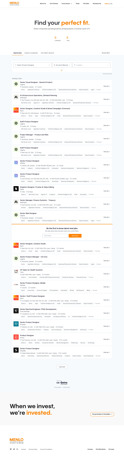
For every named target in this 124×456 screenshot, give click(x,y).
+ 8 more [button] (90, 277)
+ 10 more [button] (95, 102)
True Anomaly (25, 311)
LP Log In (111, 449)
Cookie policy (66, 387)
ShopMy (23, 351)
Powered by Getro (107, 73)
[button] (67, 3)
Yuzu (21, 272)
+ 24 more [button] (90, 316)
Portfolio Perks (101, 449)
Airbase (22, 285)
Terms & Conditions (46, 449)
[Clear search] (49, 65)
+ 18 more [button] (93, 168)
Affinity (22, 163)
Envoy (22, 338)
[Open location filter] (108, 65)
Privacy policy (57, 387)
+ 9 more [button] (98, 89)
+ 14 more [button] (91, 194)
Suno (22, 111)
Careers (90, 449)
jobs (18, 53)
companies (31, 53)
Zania (22, 189)
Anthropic (23, 98)
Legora (22, 84)
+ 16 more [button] (97, 356)
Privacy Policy (33, 449)
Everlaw (23, 324)
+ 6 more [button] (90, 329)
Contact (23, 449)
